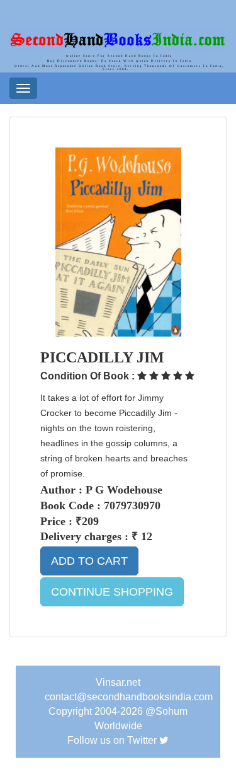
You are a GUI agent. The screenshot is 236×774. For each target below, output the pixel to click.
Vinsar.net (118, 682)
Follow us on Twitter (112, 740)
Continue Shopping (112, 592)
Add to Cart (89, 561)
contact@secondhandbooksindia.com (129, 696)
